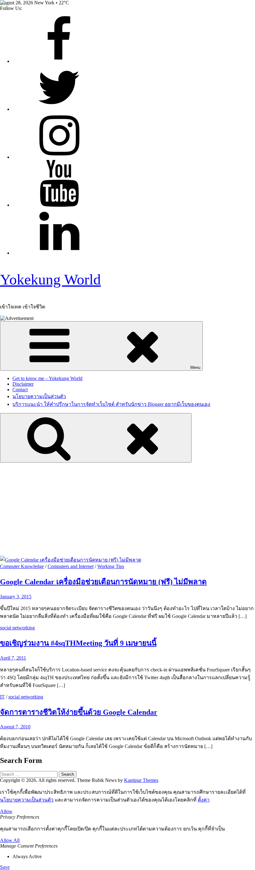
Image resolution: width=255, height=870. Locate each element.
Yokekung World (50, 279)
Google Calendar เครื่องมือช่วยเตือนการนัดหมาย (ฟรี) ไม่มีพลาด (103, 582)
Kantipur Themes (141, 780)
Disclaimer (23, 384)
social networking (17, 627)
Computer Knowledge (22, 566)
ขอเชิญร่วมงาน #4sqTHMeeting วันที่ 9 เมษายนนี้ (78, 643)
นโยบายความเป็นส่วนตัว (39, 396)
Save (5, 867)
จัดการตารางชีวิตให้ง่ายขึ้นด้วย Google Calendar (78, 712)
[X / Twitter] (59, 109)
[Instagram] (59, 157)
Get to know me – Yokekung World (47, 378)
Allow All (10, 840)
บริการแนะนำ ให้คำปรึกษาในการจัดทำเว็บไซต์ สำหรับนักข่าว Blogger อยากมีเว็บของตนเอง (111, 404)
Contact (20, 389)
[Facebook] (59, 61)
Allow (6, 811)
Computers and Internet (71, 566)
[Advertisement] (127, 509)
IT (2, 696)
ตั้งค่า (204, 799)
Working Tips (110, 566)
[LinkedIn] (59, 253)
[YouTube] (59, 205)
